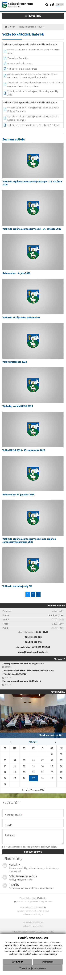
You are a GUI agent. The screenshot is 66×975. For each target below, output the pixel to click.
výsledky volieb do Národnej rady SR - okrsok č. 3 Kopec (33, 125)
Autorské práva (43, 911)
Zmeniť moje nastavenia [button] (32, 968)
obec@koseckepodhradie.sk (33, 652)
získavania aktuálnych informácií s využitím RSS (34, 901)
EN (61, 4)
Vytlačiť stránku (38, 907)
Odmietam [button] (47, 961)
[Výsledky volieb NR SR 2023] (33, 385)
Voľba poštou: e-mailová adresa (22, 68)
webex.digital (38, 926)
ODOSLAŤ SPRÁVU (33, 851)
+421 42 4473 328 (33, 637)
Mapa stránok (25, 907)
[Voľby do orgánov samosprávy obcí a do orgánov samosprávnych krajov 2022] (33, 518)
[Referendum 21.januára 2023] (33, 473)
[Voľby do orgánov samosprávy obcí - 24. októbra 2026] (33, 208)
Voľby (12, 26)
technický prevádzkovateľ (33, 922)
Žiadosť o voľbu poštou (18, 58)
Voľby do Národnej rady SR (31, 26)
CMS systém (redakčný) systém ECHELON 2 (28, 932)
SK (58, 4)
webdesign (27, 926)
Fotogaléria (58, 691)
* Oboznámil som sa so (31, 846)
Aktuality (59, 658)
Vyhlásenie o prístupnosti (26, 911)
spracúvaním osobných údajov (42, 846)
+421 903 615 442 (33, 642)
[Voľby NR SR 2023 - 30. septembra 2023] (33, 429)
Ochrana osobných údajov (33, 914)
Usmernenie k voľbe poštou (20, 63)
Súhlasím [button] (17, 961)
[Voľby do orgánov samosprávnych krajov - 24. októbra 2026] (33, 161)
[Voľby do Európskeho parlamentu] (33, 296)
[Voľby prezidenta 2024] (33, 341)
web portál (49, 932)
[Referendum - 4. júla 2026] (33, 252)
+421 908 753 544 (41, 647)
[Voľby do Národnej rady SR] (33, 565)
